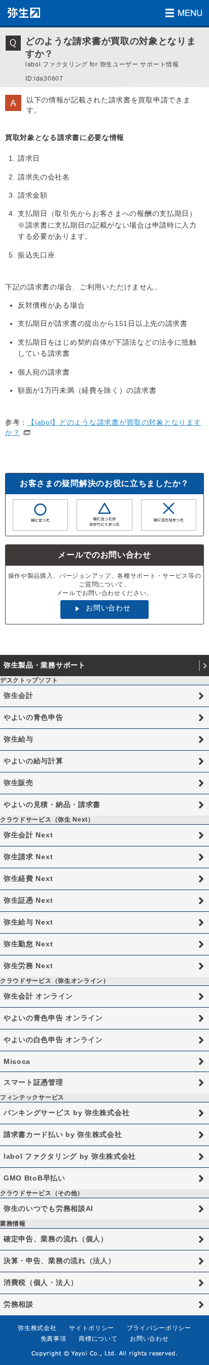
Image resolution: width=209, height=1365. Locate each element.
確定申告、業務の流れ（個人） (56, 1239)
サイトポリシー (91, 1328)
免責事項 (53, 1338)
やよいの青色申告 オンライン (53, 1018)
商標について (98, 1338)
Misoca (17, 1061)
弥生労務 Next (28, 966)
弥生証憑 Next (28, 900)
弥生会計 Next (28, 835)
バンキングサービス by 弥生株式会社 (66, 1113)
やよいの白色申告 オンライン (53, 1040)
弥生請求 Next (28, 857)
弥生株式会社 (37, 1328)
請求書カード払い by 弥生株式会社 (63, 1134)
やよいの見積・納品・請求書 (52, 804)
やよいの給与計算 (33, 761)
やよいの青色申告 (33, 717)
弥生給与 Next (28, 922)
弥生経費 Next (28, 878)
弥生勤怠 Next (28, 944)
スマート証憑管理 (33, 1082)
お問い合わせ (108, 608)
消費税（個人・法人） (41, 1282)
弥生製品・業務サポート (45, 665)
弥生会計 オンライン (38, 996)
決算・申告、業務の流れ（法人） (60, 1261)
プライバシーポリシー (159, 1328)
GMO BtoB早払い (34, 1178)
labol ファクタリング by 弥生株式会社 (70, 1156)
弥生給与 (18, 739)
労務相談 (18, 1304)
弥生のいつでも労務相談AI (48, 1208)
